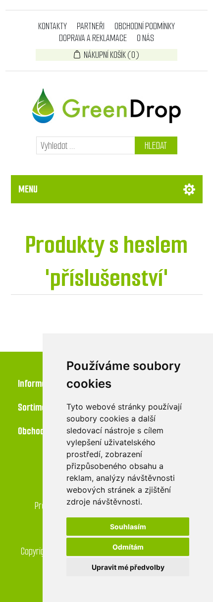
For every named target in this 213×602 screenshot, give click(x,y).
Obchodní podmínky (144, 26)
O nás (145, 38)
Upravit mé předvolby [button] (128, 567)
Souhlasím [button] (128, 526)
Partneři (91, 26)
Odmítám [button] (128, 547)
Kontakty (52, 26)
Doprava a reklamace (93, 38)
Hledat (156, 145)
